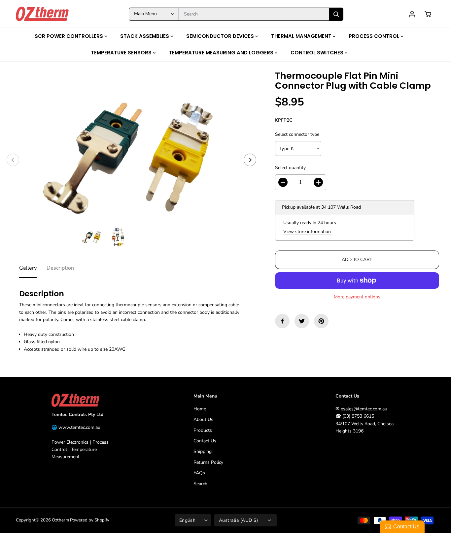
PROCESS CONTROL (374, 36)
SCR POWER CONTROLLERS (69, 36)
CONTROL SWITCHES (318, 52)
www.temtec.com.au (79, 427)
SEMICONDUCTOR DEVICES (220, 36)
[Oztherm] (42, 14)
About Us (203, 419)
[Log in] (412, 14)
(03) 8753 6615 (358, 416)
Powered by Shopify (89, 520)
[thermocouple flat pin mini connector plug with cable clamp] (131, 160)
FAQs (199, 473)
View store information (307, 231)
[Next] (250, 160)
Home (199, 409)
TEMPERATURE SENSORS (122, 52)
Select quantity (290, 167)
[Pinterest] (321, 321)
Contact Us (204, 441)
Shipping (202, 451)
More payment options (357, 297)
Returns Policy (208, 462)
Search (200, 484)
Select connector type (297, 134)
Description (60, 268)
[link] (84, 400)
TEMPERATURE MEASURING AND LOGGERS (222, 52)
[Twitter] (302, 321)
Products (202, 430)
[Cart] (428, 14)
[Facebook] (282, 321)
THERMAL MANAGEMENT (302, 36)
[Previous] (13, 160)
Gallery (28, 268)
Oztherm (60, 520)
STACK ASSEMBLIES (145, 36)
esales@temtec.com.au (364, 409)
